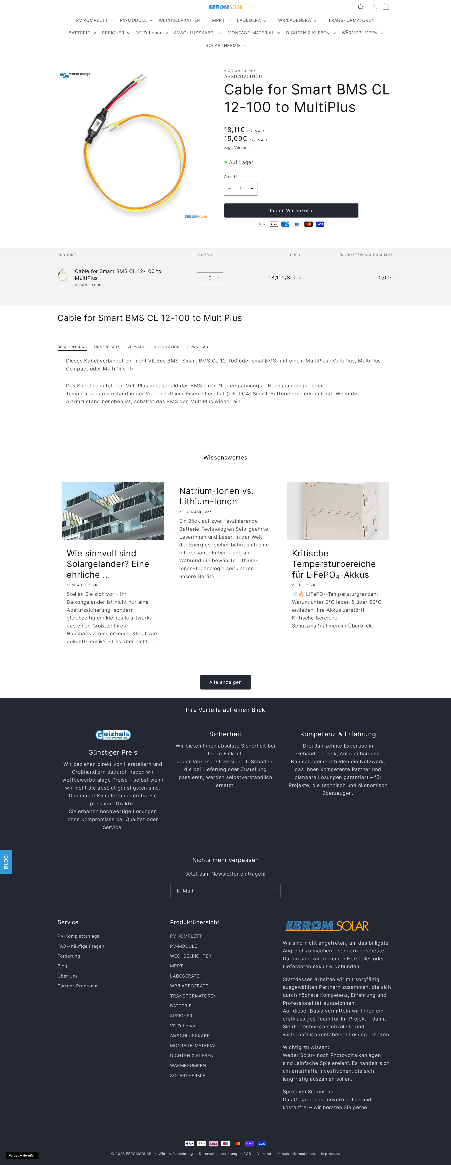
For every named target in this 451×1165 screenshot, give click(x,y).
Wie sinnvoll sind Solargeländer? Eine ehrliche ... (108, 564)
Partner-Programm (78, 985)
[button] (94, 20)
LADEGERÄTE (251, 20)
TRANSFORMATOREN (193, 995)
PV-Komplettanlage (79, 936)
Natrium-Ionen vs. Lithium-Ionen (216, 496)
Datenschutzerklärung (218, 1154)
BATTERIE (79, 32)
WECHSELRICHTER (179, 20)
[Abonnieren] (273, 891)
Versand (242, 147)
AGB (247, 1154)
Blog (62, 965)
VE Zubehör (149, 32)
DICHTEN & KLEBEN (308, 32)
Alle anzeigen (225, 682)
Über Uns (68, 975)
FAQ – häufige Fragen (81, 945)
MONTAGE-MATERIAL (251, 32)
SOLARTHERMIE (223, 45)
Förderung (69, 955)
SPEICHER (113, 32)
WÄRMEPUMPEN (360, 32)
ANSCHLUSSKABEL (195, 32)
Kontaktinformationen (296, 1154)
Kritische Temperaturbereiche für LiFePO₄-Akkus (334, 564)
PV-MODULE (133, 20)
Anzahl (230, 176)
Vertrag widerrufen (22, 1155)
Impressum (330, 1154)
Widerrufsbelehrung (176, 1154)
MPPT (218, 20)
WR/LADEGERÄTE (297, 20)
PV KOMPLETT (92, 20)
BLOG (6, 862)
